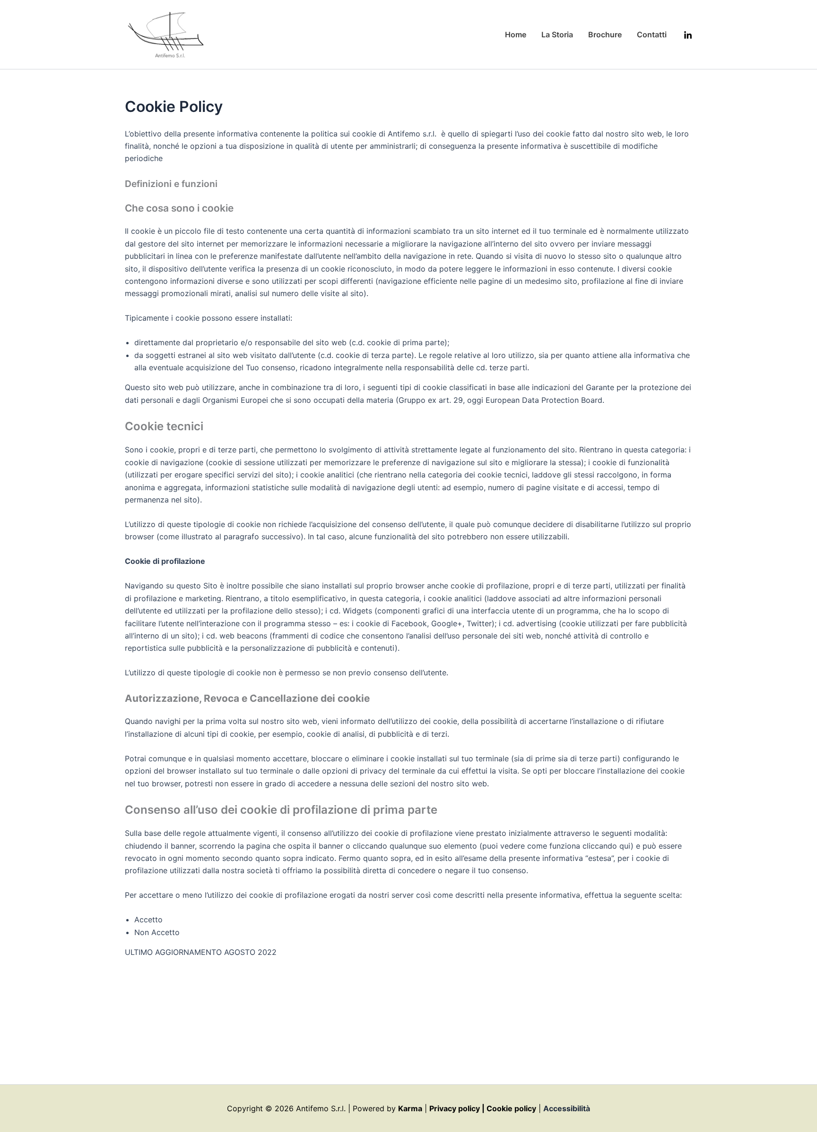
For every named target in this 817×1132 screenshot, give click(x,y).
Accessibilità (566, 1108)
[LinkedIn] (688, 35)
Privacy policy (454, 1108)
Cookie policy (511, 1108)
